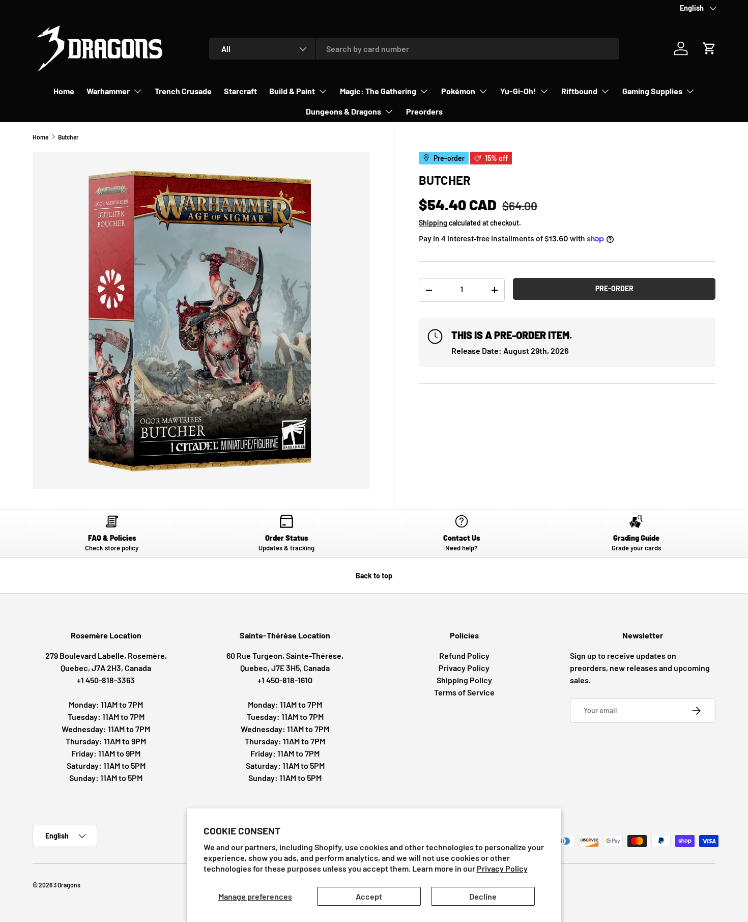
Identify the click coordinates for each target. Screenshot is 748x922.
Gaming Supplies (652, 91)
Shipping (433, 222)
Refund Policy (464, 655)
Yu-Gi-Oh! (518, 91)
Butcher (68, 137)
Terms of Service (464, 692)
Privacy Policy (502, 868)
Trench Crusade (183, 91)
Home (63, 91)
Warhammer (108, 91)
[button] (709, 48)
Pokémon (458, 91)
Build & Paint (292, 91)
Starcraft (240, 91)
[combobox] (414, 49)
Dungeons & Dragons (343, 111)
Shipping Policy (464, 680)
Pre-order (614, 288)
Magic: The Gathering (378, 91)
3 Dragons (66, 884)
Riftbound (579, 91)
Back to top (374, 575)
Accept (369, 896)
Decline (483, 896)
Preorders (424, 111)
